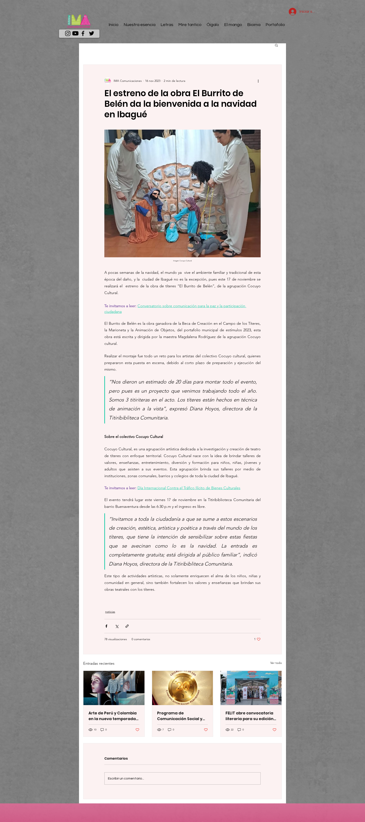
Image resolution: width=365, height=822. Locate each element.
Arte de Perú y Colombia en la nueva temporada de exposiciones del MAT (113, 716)
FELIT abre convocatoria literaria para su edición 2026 (250, 716)
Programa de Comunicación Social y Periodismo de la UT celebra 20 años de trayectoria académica (180, 716)
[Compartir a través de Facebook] (106, 626)
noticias (110, 612)
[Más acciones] (258, 80)
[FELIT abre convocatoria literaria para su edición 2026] (251, 688)
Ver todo (276, 663)
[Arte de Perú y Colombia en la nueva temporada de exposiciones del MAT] (113, 688)
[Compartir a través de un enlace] (127, 626)
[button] (276, 45)
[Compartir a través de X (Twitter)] (117, 626)
